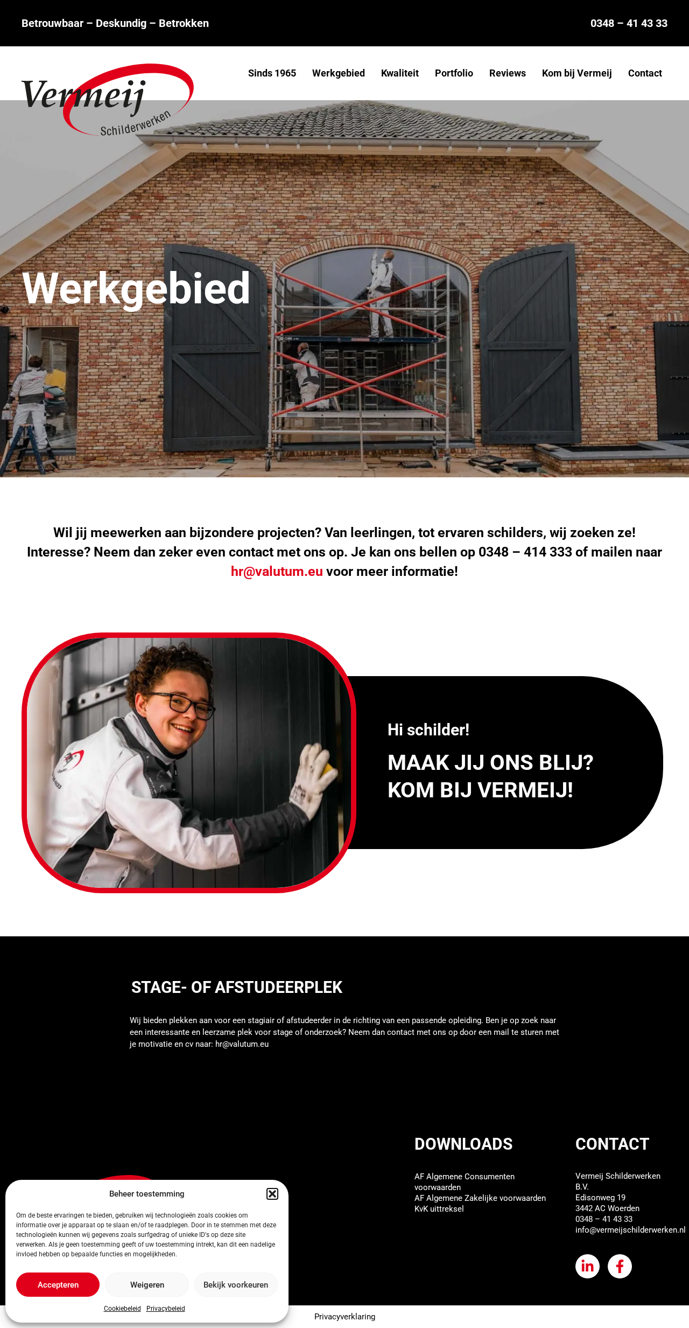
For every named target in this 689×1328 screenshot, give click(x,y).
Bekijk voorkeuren (235, 1285)
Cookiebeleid (122, 1308)
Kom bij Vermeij (577, 73)
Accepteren (58, 1285)
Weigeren (147, 1285)
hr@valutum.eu (242, 1044)
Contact (645, 73)
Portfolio (454, 73)
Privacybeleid (165, 1308)
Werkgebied (338, 73)
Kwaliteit (400, 73)
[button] (272, 1193)
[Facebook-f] (620, 1266)
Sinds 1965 (272, 73)
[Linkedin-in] (587, 1266)
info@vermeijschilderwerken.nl (630, 1230)
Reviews (507, 73)
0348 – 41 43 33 (628, 23)
